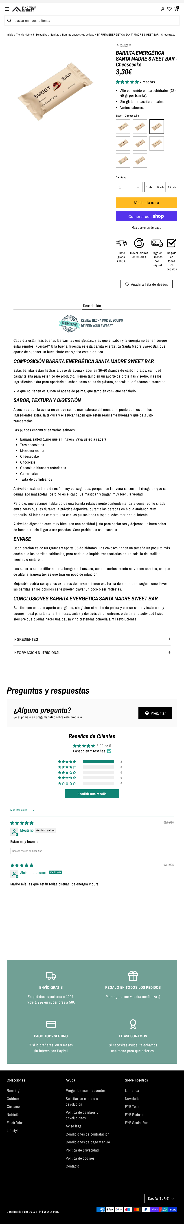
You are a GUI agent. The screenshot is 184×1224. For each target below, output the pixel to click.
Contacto (72, 1166)
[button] (128, 81)
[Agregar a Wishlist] (147, 284)
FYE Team (132, 1106)
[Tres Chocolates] (140, 160)
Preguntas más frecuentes (85, 1090)
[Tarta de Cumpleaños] (123, 160)
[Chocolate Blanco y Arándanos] (140, 143)
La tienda (132, 1090)
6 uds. (149, 187)
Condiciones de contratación (87, 1134)
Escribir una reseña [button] (91, 793)
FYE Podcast (135, 1114)
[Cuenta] (162, 8)
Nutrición (14, 1114)
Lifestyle (13, 1130)
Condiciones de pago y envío (88, 1142)
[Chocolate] (123, 143)
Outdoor (13, 1098)
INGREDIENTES (25, 639)
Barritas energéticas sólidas (78, 34)
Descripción (92, 305)
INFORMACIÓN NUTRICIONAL (36, 652)
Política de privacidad (82, 1150)
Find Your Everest (48, 1212)
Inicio (10, 34)
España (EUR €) (158, 1198)
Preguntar (158, 713)
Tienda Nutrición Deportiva (31, 34)
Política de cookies (80, 1158)
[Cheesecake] (156, 126)
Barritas (54, 34)
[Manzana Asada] (156, 143)
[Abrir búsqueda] (8, 20)
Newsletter (133, 1098)
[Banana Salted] (123, 126)
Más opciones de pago (147, 227)
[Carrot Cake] (140, 126)
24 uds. (172, 187)
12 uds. (161, 187)
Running (13, 1090)
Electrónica (15, 1122)
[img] (21, 823)
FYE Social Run (137, 1122)
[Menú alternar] (7, 9)
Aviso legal (74, 1126)
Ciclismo (13, 1106)
